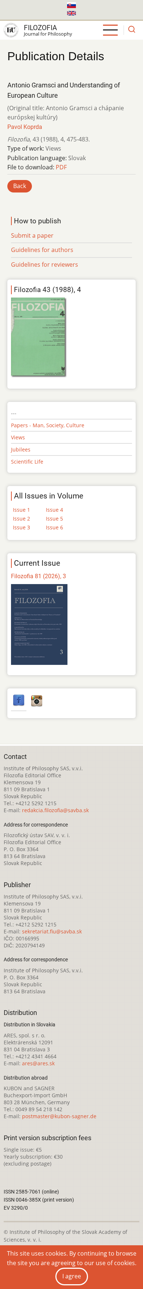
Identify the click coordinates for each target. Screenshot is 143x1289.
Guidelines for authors (42, 250)
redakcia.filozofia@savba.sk (55, 810)
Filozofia (40, 28)
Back (19, 186)
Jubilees (20, 449)
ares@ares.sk (38, 1063)
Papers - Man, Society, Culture (47, 425)
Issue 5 (54, 518)
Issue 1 (21, 509)
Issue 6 (54, 527)
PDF (61, 167)
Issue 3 (21, 527)
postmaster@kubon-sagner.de (59, 1116)
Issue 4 (54, 509)
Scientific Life (27, 461)
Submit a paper (32, 235)
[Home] (11, 30)
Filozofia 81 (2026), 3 (38, 576)
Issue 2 (21, 518)
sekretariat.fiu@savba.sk (52, 931)
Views (18, 437)
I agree (71, 1276)
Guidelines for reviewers (44, 264)
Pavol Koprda (24, 126)
